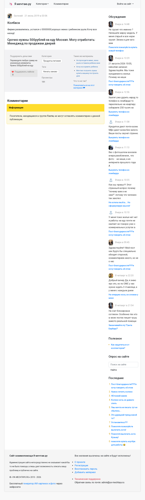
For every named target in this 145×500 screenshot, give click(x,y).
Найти (113, 370)
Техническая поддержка (87, 479)
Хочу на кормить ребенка (87, 67)
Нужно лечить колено (122, 392)
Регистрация (81, 465)
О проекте (80, 462)
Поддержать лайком (24, 72)
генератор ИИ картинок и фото (39, 483)
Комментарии (61, 4)
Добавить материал (85, 472)
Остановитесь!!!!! (119, 422)
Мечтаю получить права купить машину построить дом (87, 73)
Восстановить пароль (86, 469)
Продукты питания (52, 61)
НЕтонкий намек (119, 396)
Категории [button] (41, 4)
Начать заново (50, 71)
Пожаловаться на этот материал (84, 86)
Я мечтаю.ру (20, 4)
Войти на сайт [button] (124, 4)
